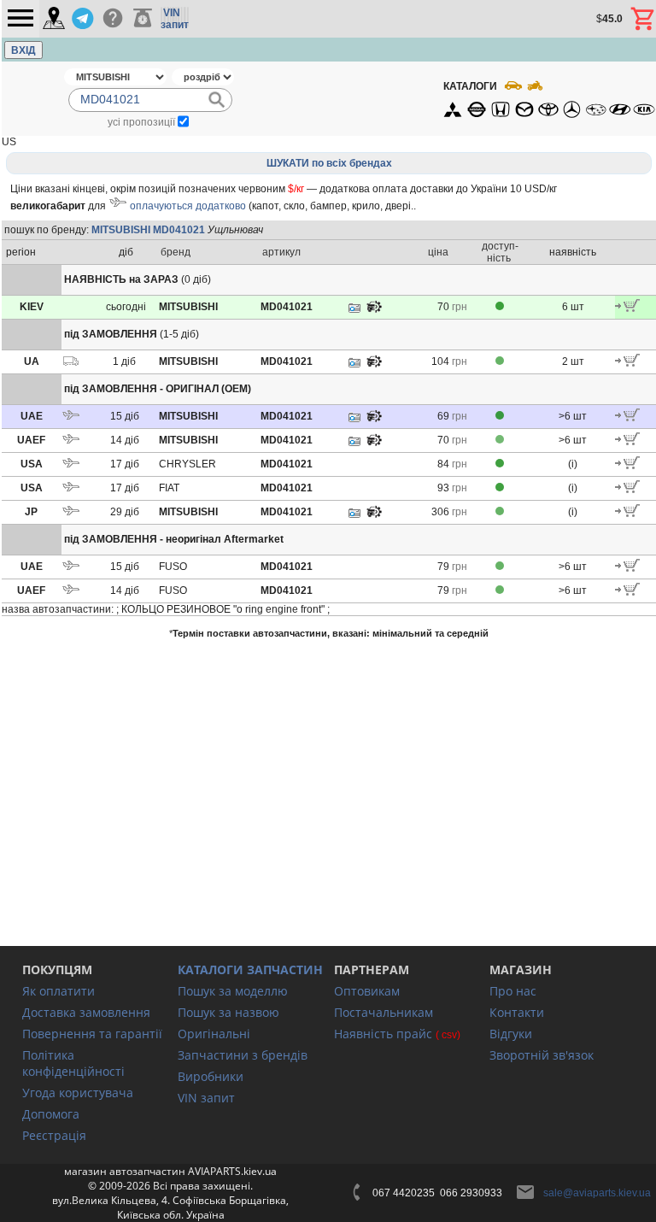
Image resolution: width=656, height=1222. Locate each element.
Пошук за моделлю (233, 991)
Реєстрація (54, 1135)
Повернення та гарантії (92, 1033)
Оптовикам (367, 991)
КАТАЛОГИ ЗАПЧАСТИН (250, 969)
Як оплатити (58, 991)
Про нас (512, 991)
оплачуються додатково (188, 206)
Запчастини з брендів (243, 1055)
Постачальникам (383, 1012)
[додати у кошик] (627, 308)
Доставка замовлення (86, 1012)
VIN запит (206, 1098)
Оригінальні (214, 1033)
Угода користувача (77, 1092)
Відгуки (510, 1033)
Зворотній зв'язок (541, 1055)
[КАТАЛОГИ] (548, 98)
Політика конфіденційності (73, 1063)
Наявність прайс (383, 1033)
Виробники (210, 1076)
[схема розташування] (374, 311)
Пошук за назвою (228, 1012)
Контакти (516, 1012)
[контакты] (53, 19)
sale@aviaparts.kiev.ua (597, 1193)
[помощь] (112, 19)
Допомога (50, 1114)
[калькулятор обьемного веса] (142, 19)
